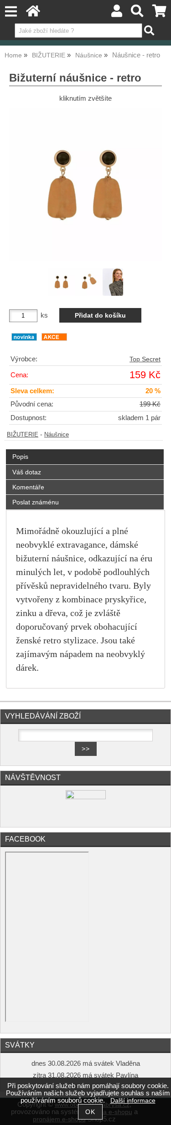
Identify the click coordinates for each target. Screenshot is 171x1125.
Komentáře (28, 487)
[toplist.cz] (86, 797)
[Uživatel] (117, 13)
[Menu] (10, 11)
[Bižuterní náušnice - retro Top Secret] (85, 184)
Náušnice (56, 435)
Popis (20, 456)
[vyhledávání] (137, 13)
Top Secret (145, 359)
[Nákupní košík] (159, 13)
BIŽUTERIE (22, 435)
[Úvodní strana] (33, 13)
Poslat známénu (35, 502)
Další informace (132, 1100)
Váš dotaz (26, 472)
